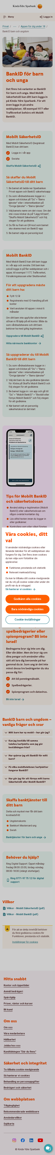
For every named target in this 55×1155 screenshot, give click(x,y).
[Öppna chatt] (48, 1148)
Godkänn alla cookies (27, 599)
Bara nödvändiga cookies (27, 609)
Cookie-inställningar (27, 619)
